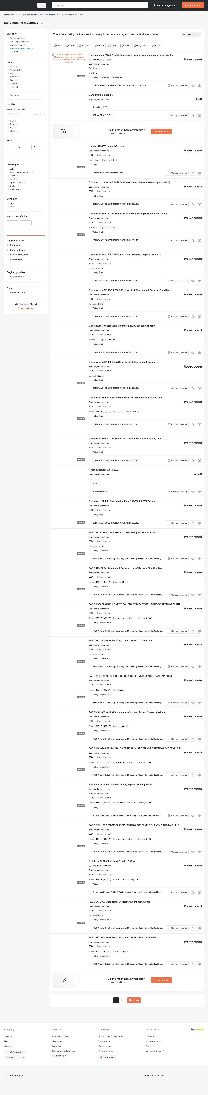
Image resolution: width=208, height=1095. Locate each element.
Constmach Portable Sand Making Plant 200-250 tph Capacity (122, 326)
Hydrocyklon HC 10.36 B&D (104, 470)
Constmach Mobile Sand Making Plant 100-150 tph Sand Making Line (125, 397)
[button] (192, 85)
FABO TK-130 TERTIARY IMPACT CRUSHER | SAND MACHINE (122, 937)
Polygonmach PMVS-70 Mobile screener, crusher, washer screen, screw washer (131, 55)
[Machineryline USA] (19, 5)
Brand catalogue (58, 1056)
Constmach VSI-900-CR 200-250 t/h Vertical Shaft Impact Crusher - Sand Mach (130, 290)
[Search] (54, 5)
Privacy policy (57, 1041)
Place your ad (161, 131)
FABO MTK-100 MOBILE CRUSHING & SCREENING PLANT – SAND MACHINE (131, 676)
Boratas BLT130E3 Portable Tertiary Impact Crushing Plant (120, 784)
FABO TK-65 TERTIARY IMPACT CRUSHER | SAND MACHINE (122, 532)
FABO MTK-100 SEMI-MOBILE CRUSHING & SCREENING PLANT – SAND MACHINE (134, 825)
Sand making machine (101, 95)
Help (6, 1041)
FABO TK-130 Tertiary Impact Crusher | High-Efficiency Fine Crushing (126, 568)
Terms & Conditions (60, 1036)
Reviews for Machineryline (63, 1051)
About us (8, 1036)
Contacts (8, 1046)
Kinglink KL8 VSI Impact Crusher (106, 146)
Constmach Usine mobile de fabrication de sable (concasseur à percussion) (129, 182)
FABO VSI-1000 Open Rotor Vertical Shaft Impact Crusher (119, 902)
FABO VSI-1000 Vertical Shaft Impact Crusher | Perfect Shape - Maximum (127, 712)
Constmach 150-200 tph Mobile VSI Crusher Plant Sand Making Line (125, 438)
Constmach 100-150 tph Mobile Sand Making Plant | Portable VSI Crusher (128, 213)
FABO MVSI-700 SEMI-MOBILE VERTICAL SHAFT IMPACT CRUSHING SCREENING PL (135, 748)
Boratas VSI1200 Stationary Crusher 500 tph (112, 861)
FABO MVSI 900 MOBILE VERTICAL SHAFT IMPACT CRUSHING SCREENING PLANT (134, 604)
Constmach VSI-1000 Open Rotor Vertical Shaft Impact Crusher (122, 362)
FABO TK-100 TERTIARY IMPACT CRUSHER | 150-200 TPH (120, 640)
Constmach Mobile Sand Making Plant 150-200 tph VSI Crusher (122, 501)
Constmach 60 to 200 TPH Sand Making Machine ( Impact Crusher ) (125, 254)
